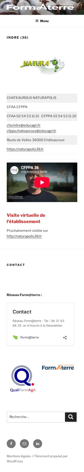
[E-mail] (24, 443)
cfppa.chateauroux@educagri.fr (31, 131)
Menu (44, 21)
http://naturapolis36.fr (24, 236)
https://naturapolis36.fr (25, 149)
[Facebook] (11, 443)
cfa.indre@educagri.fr (24, 125)
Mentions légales (19, 456)
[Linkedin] (37, 443)
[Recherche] (71, 417)
